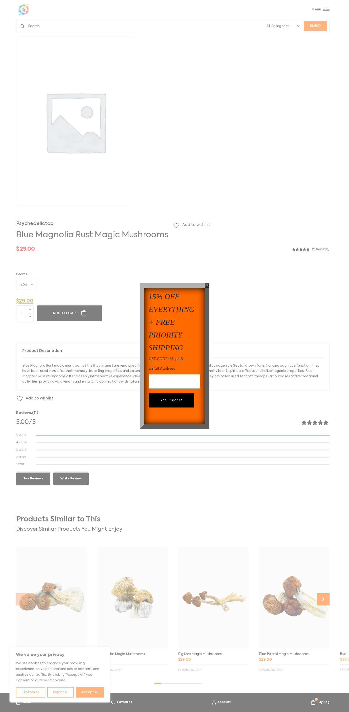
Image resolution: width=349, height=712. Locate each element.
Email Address (162, 369)
